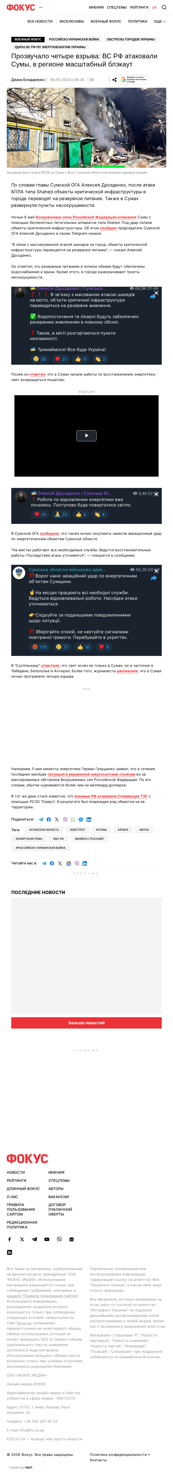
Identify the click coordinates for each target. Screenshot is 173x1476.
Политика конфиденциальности (118, 1454)
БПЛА (145, 829)
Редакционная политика (22, 1224)
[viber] (59, 1239)
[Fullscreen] (156, 293)
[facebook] (10, 1239)
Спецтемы (117, 7)
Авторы (56, 1188)
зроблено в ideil (21, 1467)
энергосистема (30, 838)
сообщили (49, 533)
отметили (50, 665)
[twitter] (22, 1239)
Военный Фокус (106, 21)
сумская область (45, 829)
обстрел (78, 829)
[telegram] (34, 1239)
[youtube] (47, 1239)
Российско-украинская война (74, 39)
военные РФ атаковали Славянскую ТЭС (111, 796)
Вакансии (58, 1197)
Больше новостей (86, 1022)
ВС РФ (59, 838)
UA (154, 7)
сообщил (108, 228)
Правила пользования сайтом (21, 1209)
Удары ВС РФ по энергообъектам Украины (50, 47)
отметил (37, 374)
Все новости (39, 21)
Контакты (98, 1460)
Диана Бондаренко (28, 79)
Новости (16, 1172)
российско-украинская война (41, 847)
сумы (102, 829)
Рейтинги (139, 7)
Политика (138, 21)
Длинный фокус (23, 1188)
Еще (158, 21)
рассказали (127, 671)
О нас (12, 1197)
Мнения (96, 7)
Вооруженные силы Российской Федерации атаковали (86, 217)
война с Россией (90, 838)
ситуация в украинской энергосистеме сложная (91, 774)
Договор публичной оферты (60, 1209)
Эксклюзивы (71, 21)
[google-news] (71, 1239)
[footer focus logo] (27, 1158)
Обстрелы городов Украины (131, 39)
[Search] (164, 7)
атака (124, 829)
